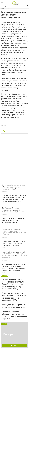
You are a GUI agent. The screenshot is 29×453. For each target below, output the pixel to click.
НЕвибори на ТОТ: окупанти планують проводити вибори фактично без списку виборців (13, 210)
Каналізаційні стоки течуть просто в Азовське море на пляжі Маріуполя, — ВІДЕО (14, 187)
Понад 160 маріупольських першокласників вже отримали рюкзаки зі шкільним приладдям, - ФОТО (14, 296)
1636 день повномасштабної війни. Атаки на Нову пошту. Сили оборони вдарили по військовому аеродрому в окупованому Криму (13, 284)
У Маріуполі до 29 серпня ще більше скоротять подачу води (14, 306)
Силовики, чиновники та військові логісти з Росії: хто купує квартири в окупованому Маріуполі (14, 315)
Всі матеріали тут (15, 345)
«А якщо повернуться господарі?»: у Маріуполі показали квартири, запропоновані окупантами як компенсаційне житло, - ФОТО (14, 198)
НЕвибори (7, 334)
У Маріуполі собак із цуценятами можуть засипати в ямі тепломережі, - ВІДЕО (13, 220)
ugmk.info (3, 125)
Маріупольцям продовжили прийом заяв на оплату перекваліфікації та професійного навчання (14, 232)
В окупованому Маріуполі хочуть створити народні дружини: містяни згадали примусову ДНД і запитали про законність (14, 267)
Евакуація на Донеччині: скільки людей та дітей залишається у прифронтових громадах (13, 243)
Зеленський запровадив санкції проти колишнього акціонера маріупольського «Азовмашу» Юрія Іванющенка (14, 255)
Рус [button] (5, 6)
